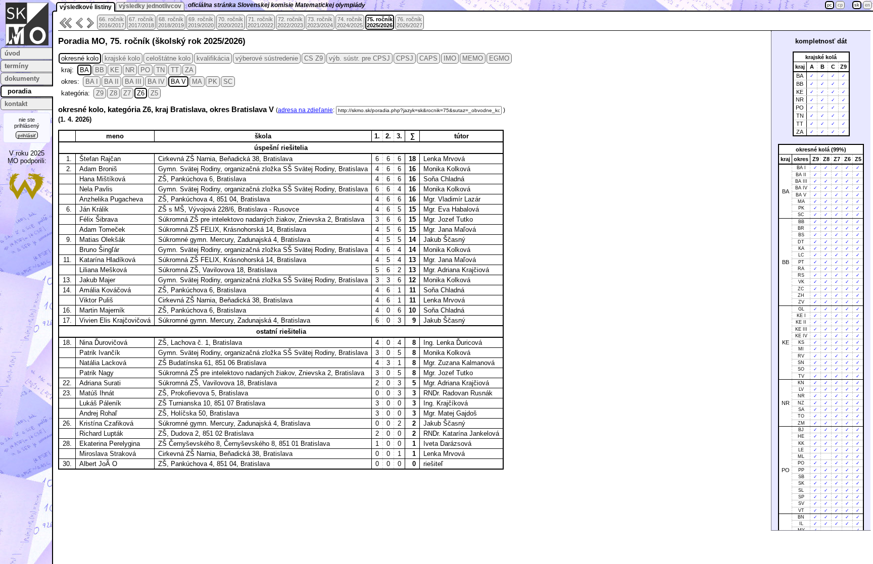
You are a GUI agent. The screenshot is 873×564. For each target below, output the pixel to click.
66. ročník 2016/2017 (111, 22)
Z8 (113, 93)
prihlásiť (27, 135)
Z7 (127, 93)
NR (129, 70)
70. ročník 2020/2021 (231, 22)
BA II (111, 81)
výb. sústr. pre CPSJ (359, 58)
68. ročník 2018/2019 (171, 22)
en (867, 5)
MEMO (472, 58)
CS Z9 (313, 58)
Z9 (100, 93)
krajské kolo (122, 58)
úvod (12, 53)
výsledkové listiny (86, 7)
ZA (189, 70)
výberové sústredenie (266, 58)
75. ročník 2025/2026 (380, 22)
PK (212, 81)
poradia (19, 91)
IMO (450, 58)
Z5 (154, 93)
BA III (133, 81)
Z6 (140, 93)
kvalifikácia (213, 58)
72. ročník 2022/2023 (290, 22)
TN (160, 70)
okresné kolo (80, 58)
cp (840, 5)
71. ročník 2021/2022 (260, 22)
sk (856, 5)
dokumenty (22, 78)
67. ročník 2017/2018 (141, 22)
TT (175, 70)
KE (114, 70)
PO (145, 70)
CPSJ (404, 58)
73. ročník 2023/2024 (320, 22)
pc (829, 5)
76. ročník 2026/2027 (409, 22)
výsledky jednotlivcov (150, 6)
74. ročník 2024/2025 (350, 22)
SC (227, 81)
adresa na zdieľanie (305, 110)
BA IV (156, 81)
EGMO (499, 58)
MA (197, 81)
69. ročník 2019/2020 (201, 22)
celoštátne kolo (168, 58)
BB (99, 70)
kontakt (16, 104)
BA (84, 70)
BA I (91, 81)
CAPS (428, 58)
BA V (178, 81)
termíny (16, 66)
